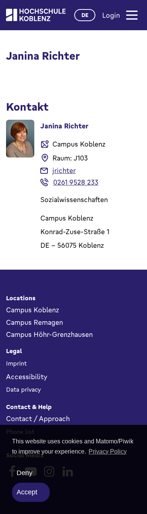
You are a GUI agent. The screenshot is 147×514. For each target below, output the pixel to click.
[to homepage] (36, 15)
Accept (27, 492)
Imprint (16, 363)
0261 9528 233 (75, 182)
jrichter (64, 170)
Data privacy (23, 389)
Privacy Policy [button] (108, 451)
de (85, 15)
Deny (24, 473)
